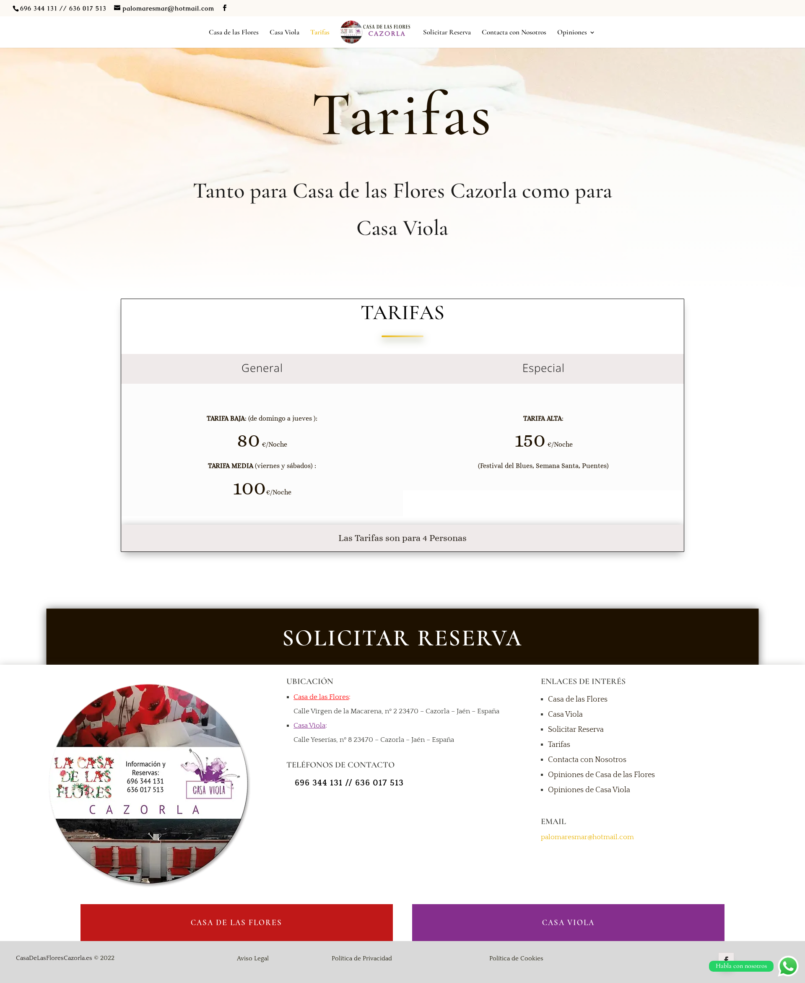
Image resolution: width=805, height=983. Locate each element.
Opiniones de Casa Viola (589, 790)
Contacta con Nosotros (514, 32)
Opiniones (572, 32)
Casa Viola (284, 32)
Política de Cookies (516, 958)
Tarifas (320, 32)
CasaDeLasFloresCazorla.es (54, 958)
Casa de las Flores (234, 32)
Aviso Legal (253, 958)
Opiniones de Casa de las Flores (601, 775)
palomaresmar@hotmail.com (587, 837)
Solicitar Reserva (447, 32)
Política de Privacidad (362, 958)
